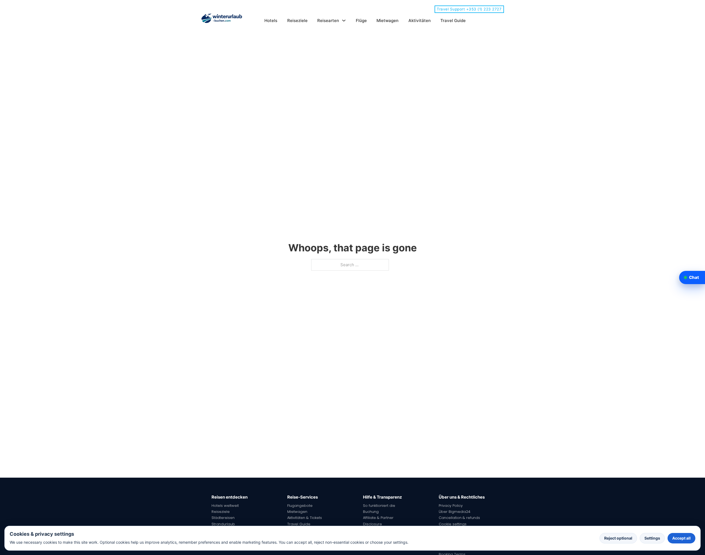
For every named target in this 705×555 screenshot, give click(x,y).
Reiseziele (297, 20)
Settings (652, 538)
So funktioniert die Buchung (379, 508)
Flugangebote (300, 505)
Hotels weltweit (225, 505)
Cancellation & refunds (459, 517)
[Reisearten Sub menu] (344, 20)
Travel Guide (453, 20)
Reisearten (328, 20)
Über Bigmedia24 (454, 511)
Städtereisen (223, 517)
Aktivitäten (419, 20)
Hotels (270, 20)
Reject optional (618, 538)
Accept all (681, 538)
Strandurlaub (223, 524)
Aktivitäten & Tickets (304, 517)
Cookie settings (453, 524)
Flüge (361, 20)
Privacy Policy (451, 505)
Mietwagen (387, 20)
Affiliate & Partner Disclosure (378, 520)
